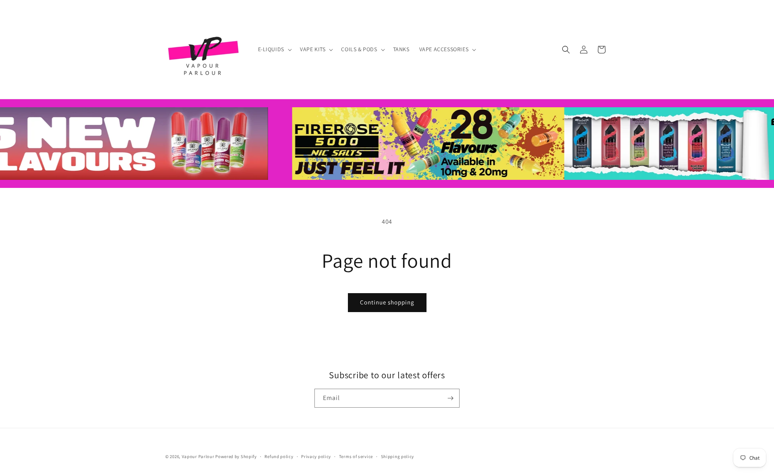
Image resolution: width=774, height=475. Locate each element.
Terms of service (356, 456)
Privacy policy (316, 456)
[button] (274, 49)
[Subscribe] (450, 398)
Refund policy (278, 456)
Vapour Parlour (198, 456)
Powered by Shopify (236, 456)
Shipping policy (397, 456)
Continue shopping (387, 302)
